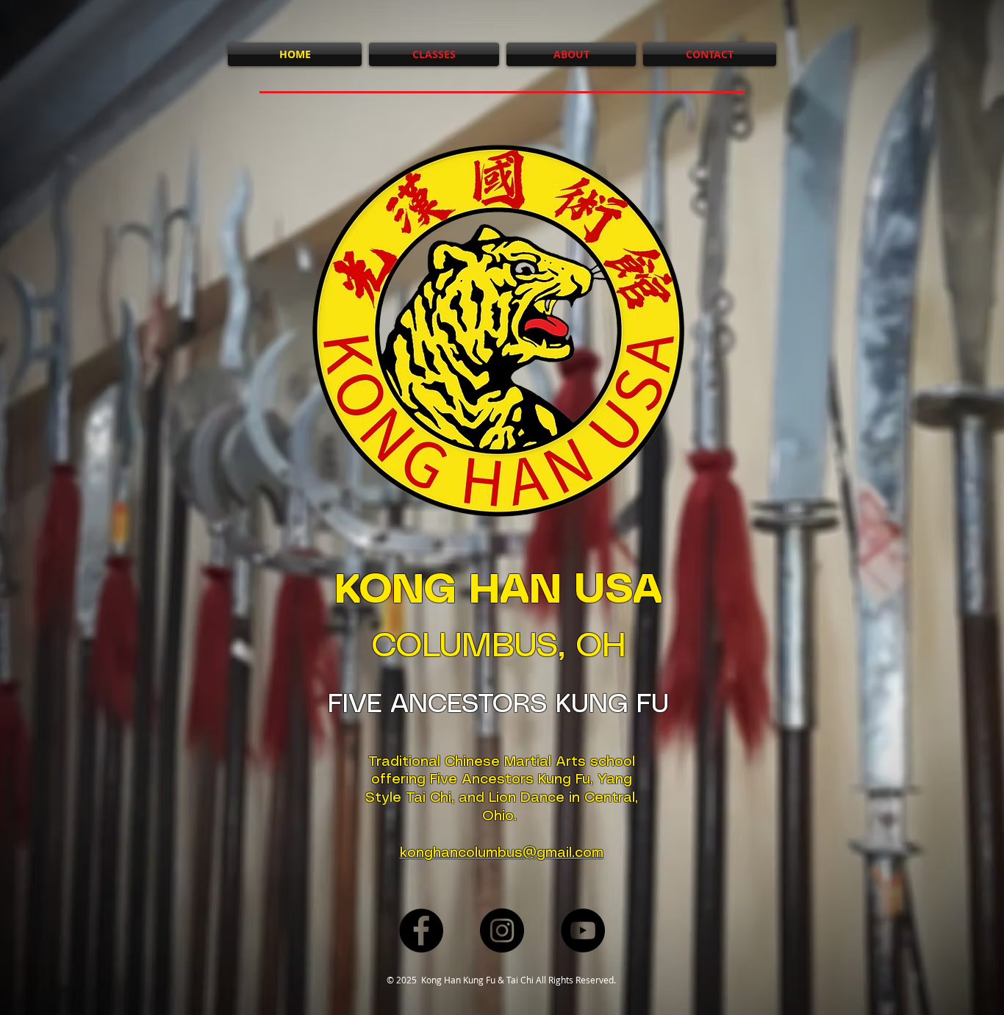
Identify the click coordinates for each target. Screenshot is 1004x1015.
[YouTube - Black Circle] (583, 930)
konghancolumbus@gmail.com (501, 853)
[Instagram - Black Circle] (502, 930)
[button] (571, 54)
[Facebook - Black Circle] (421, 930)
